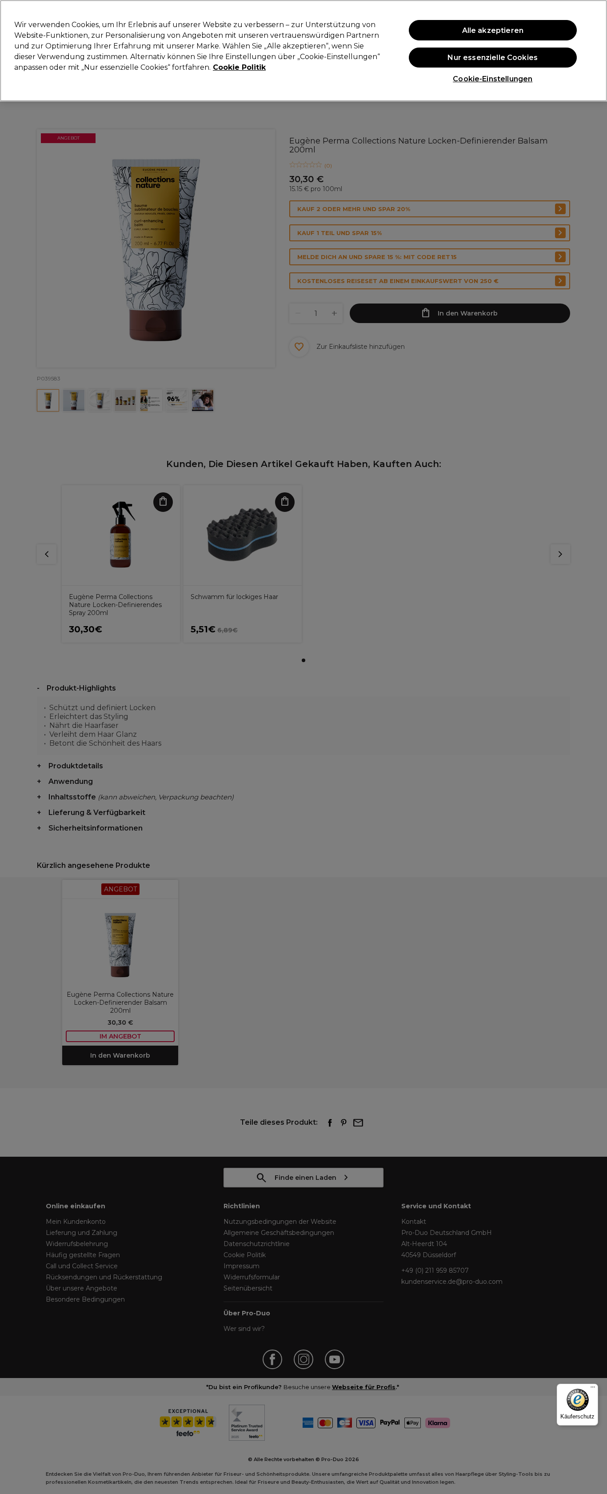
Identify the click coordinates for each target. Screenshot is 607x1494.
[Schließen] (593, 50)
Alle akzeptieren (493, 30)
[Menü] (592, 1389)
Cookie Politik (239, 67)
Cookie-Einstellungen (492, 79)
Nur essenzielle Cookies (492, 57)
